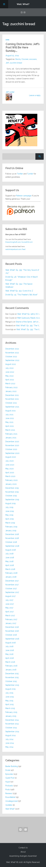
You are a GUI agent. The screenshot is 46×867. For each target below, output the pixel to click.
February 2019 (11, 527)
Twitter (20, 174)
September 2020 (12, 453)
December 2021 (12, 395)
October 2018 (11, 542)
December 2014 (12, 720)
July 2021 (9, 415)
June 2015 (9, 697)
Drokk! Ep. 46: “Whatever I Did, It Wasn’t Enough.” (21, 278)
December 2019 (12, 488)
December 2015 (12, 674)
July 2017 (9, 600)
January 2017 (10, 623)
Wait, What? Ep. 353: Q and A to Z (19, 291)
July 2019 (9, 507)
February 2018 (11, 573)
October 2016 (11, 635)
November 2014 (12, 724)
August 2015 (10, 689)
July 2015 (9, 693)
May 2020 (9, 469)
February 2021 (11, 434)
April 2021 (9, 426)
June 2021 (9, 418)
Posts (7, 790)
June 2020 (9, 465)
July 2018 (9, 554)
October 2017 (11, 589)
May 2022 (9, 376)
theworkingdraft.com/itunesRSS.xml (19, 242)
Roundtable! (10, 797)
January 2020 (11, 484)
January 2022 (10, 391)
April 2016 (9, 658)
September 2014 (12, 732)
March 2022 (10, 384)
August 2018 (10, 550)
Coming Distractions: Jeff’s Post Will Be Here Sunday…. (23, 47)
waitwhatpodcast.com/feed (15, 249)
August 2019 (10, 503)
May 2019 (9, 515)
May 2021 (9, 422)
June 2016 (9, 650)
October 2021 (11, 403)
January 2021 (10, 438)
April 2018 (9, 565)
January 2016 (10, 670)
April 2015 (9, 704)
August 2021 (10, 411)
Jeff (7, 63)
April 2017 (9, 612)
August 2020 (10, 457)
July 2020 (9, 461)
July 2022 (9, 368)
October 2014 (11, 728)
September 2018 (12, 546)
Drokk (7, 770)
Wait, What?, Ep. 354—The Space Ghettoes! (18, 285)
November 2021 (12, 399)
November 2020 (12, 445)
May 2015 (9, 701)
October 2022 (11, 357)
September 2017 (12, 592)
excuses (33, 59)
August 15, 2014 (12, 55)
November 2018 (12, 538)
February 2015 (11, 712)
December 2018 (12, 534)
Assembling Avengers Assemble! (23, 856)
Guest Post (9, 778)
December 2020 (12, 442)
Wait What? (10, 809)
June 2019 (9, 511)
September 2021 (12, 407)
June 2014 (9, 743)
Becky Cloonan (21, 59)
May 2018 (9, 561)
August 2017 (10, 596)
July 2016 (9, 646)
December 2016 (12, 627)
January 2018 (10, 577)
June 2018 (9, 558)
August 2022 (10, 364)
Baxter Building (11, 766)
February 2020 (11, 480)
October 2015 (11, 681)
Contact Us (23, 848)
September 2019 (12, 500)
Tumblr (30, 174)
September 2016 (12, 639)
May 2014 (9, 747)
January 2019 (10, 531)
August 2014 (10, 735)
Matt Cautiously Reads (30, 318)
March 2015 (10, 708)
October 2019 (11, 496)
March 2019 (10, 523)
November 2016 (12, 631)
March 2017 (10, 616)
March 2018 (10, 569)
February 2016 (11, 666)
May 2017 (9, 608)
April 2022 (9, 380)
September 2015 (12, 685)
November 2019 (12, 492)
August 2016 (10, 643)
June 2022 (9, 372)
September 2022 (12, 360)
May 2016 (9, 654)
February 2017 (11, 619)
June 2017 (9, 604)
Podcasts (9, 786)
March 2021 (10, 430)
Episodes (9, 774)
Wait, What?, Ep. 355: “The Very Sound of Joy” (22, 271)
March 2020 (10, 476)
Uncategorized (11, 801)
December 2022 (12, 349)
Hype (7, 40)
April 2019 (9, 519)
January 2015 (10, 716)
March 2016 (10, 662)
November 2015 (12, 677)
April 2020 (9, 473)
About (23, 852)
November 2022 (12, 353)
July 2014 (9, 739)
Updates (8, 805)
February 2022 (11, 387)
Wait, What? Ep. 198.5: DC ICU (29, 314)
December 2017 (12, 581)
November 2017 (12, 585)
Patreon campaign (23, 195)
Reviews (8, 793)
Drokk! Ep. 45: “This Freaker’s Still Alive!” (21, 295)
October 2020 (11, 449)
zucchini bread (16, 63)
